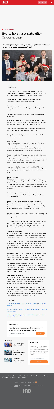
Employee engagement (9, 29)
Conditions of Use (34, 376)
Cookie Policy (13, 377)
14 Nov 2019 (9, 87)
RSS (34, 382)
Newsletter (26, 376)
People (9, 376)
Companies (4, 376)
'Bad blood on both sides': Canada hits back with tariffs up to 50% (18, 345)
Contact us (23, 382)
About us (17, 382)
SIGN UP (40, 333)
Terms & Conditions (22, 377)
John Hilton (11, 85)
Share (14, 87)
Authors (20, 376)
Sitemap (29, 382)
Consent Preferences (45, 376)
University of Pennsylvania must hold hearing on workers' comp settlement (18, 360)
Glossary (15, 376)
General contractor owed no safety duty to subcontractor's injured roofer (19, 352)
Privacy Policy (5, 377)
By (10, 85)
